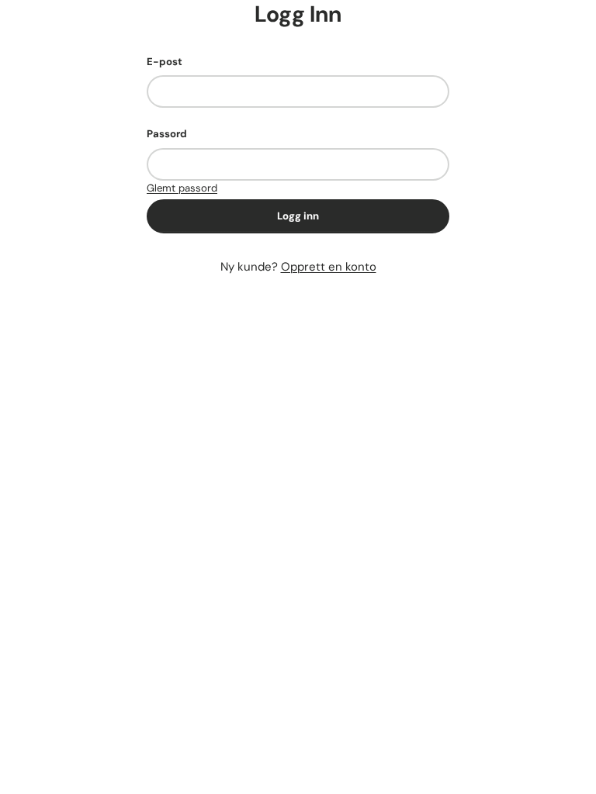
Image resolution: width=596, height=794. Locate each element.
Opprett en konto (328, 266)
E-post (164, 61)
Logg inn (298, 216)
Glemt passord (182, 188)
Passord (167, 133)
